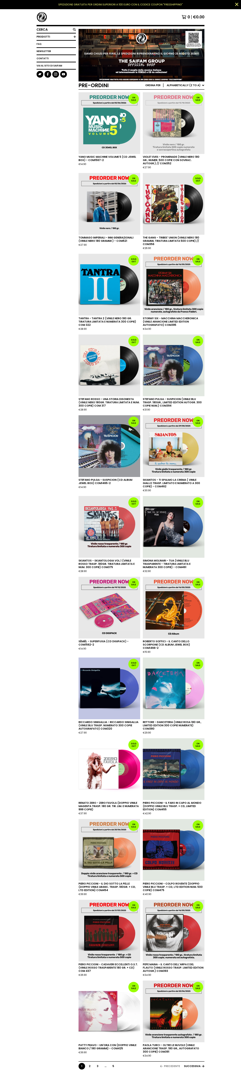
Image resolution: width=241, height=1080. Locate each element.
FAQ (39, 44)
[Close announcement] (236, 4)
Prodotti (43, 37)
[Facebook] (47, 74)
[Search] (74, 29)
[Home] (42, 17)
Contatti (43, 58)
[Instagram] (55, 74)
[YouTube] (63, 74)
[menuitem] (174, 85)
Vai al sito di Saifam (49, 65)
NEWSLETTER (44, 51)
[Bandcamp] (40, 74)
